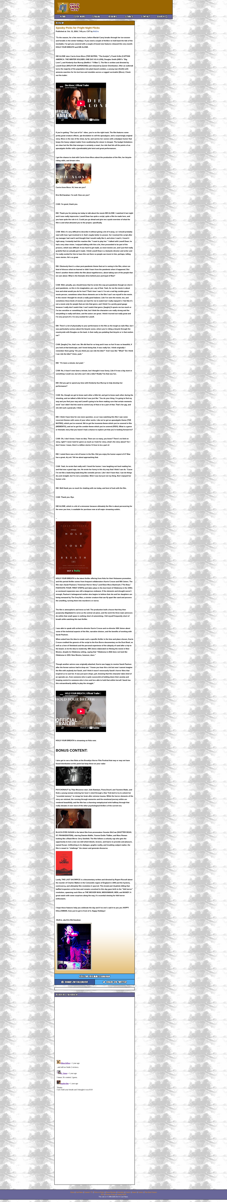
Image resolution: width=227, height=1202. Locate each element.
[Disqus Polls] (94, 1027)
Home (63, 16)
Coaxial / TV (88, 1192)
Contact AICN (121, 1194)
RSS (102, 1194)
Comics (129, 16)
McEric (96, 31)
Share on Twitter (116, 982)
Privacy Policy (110, 1194)
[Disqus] (94, 1088)
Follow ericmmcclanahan (94, 976)
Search (161, 16)
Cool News (79, 16)
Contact (145, 16)
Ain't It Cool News (74, 7)
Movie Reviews (111, 1192)
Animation (120, 1192)
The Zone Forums (151, 1192)
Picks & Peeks (99, 1192)
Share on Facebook (76, 982)
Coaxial (96, 16)
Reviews (112, 16)
